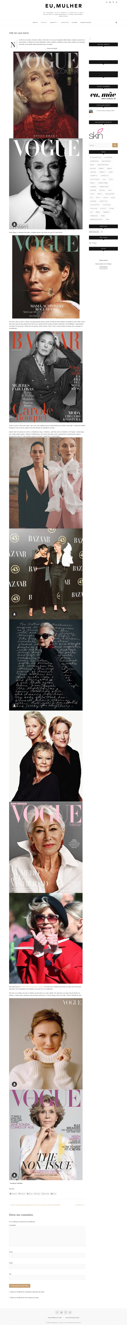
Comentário (12, 1225)
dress (104, 179)
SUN (91, 212)
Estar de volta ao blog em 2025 (105, 110)
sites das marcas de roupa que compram (32, 987)
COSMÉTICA (93, 175)
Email (11, 1263)
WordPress (78, 1322)
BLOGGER (93, 168)
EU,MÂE (74, 22)
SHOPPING (93, 201)
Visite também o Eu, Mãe (55, 1317)
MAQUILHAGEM (109, 194)
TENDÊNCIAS (94, 216)
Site (10, 1274)
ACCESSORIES (108, 157)
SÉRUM (98, 212)
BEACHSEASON (106, 161)
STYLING (111, 208)
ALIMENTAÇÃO (94, 161)
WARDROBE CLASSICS (96, 219)
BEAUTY (53, 22)
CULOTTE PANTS (95, 179)
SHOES (113, 197)
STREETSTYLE (103, 201)
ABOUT (35, 22)
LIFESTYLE (65, 22)
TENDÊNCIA (106, 212)
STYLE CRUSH (106, 205)
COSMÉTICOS (104, 175)
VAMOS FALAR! (86, 22)
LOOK (109, 190)
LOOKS (92, 194)
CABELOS (109, 168)
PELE (91, 197)
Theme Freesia (63, 1322)
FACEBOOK (103, 62)
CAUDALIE (93, 172)
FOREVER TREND (103, 183)
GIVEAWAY (93, 186)
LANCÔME (93, 190)
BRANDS (101, 168)
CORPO (110, 172)
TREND (103, 216)
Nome (11, 1252)
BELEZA (92, 164)
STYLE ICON (93, 208)
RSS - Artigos (93, 243)
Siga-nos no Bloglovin (72, 1317)
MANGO (99, 194)
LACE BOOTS (80, 1205)
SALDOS (105, 197)
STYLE (43, 22)
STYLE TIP (103, 208)
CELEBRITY (102, 172)
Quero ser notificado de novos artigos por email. (25, 1297)
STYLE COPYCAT (95, 205)
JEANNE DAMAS (103, 186)
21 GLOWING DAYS (95, 157)
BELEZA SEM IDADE (103, 164)
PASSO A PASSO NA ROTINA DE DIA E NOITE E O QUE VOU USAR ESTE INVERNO (34, 1205)
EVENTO (92, 183)
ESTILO (111, 179)
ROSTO (98, 197)
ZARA (107, 219)
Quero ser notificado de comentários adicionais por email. (27, 1292)
